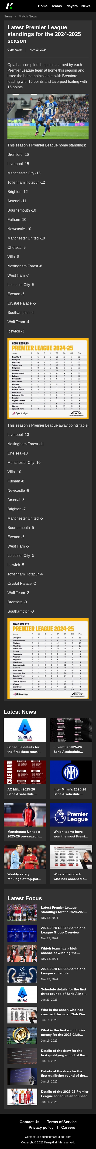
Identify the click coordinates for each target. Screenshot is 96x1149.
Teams (56, 6)
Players (71, 6)
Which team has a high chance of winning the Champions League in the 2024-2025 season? (61, 950)
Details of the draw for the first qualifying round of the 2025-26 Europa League (63, 1053)
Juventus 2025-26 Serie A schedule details (68, 749)
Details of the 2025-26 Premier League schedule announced (64, 1094)
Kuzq (47, 1142)
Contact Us (29, 1122)
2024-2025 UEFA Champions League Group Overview (63, 930)
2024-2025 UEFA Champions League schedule (63, 971)
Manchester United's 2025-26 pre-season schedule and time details (23, 834)
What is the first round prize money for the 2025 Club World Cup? (63, 1032)
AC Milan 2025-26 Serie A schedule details (21, 791)
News (85, 6)
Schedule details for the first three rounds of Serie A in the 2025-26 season (24, 749)
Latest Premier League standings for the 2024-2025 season (63, 910)
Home (43, 6)
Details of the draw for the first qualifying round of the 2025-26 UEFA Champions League (63, 1073)
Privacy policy (41, 1127)
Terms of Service (62, 1122)
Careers (68, 1127)
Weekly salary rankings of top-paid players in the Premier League (24, 876)
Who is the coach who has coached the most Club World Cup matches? (71, 876)
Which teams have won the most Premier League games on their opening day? (71, 834)
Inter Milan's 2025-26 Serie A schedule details (70, 791)
